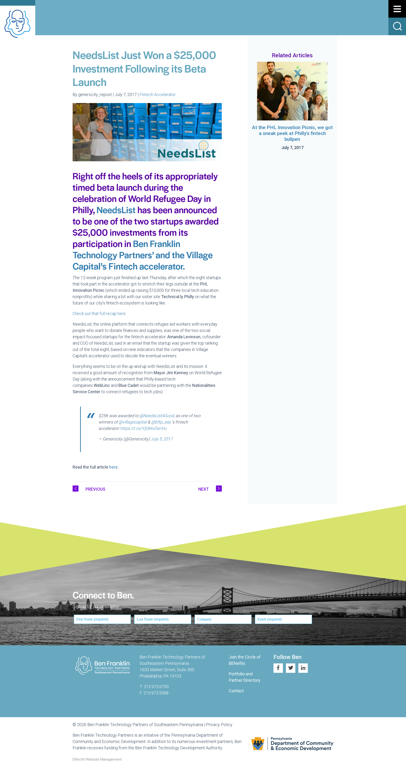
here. (114, 467)
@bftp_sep (161, 422)
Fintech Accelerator (158, 94)
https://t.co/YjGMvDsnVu (143, 428)
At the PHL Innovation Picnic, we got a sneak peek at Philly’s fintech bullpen (292, 133)
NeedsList (116, 209)
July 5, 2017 (162, 438)
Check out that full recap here (99, 313)
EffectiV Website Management (97, 759)
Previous (95, 489)
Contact (236, 690)
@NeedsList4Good (157, 415)
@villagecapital (133, 422)
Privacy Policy (219, 724)
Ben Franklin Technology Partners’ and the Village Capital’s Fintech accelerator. (143, 254)
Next (203, 489)
